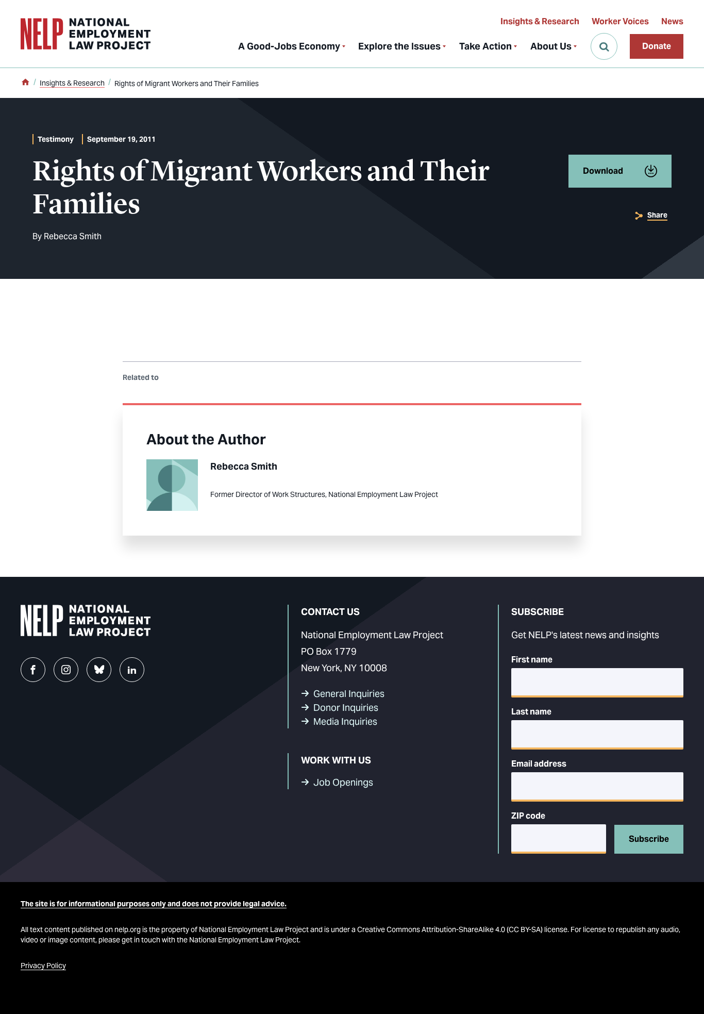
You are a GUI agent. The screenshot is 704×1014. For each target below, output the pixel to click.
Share (657, 215)
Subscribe (649, 839)
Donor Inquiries (345, 707)
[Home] (25, 83)
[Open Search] (604, 46)
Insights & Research (539, 21)
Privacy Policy (43, 965)
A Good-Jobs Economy (289, 46)
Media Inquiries (345, 721)
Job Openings (343, 782)
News (672, 21)
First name (531, 659)
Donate (656, 46)
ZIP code (528, 815)
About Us (551, 46)
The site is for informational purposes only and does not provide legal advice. (154, 903)
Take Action (485, 46)
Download (603, 170)
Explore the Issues (399, 46)
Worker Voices (620, 21)
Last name (531, 711)
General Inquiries (348, 694)
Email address (538, 763)
